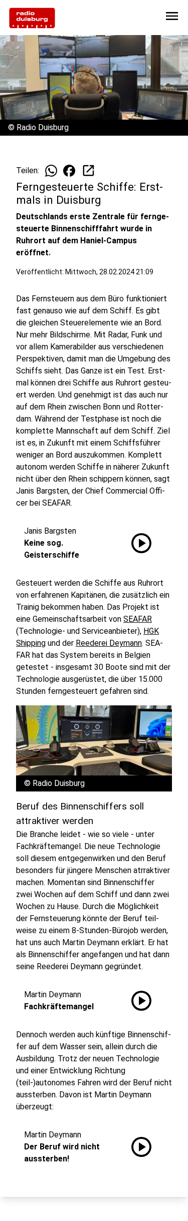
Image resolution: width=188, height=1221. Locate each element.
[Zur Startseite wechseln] (32, 18)
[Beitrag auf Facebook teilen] (69, 171)
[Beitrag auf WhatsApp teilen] (51, 171)
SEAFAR (137, 619)
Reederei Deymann (109, 643)
